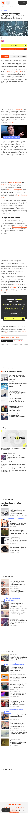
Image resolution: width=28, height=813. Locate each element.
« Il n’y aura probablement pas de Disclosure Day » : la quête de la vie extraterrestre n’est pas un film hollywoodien (18, 733)
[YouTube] (5, 807)
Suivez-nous (5, 56)
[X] (9, 807)
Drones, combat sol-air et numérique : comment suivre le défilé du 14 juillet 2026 (18, 657)
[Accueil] (3, 3)
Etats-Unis (15, 344)
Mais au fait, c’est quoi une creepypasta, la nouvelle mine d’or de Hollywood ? (18, 742)
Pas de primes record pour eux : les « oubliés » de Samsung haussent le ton (17, 725)
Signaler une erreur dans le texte (10, 337)
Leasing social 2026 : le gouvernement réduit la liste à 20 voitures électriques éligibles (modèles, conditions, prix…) (18, 686)
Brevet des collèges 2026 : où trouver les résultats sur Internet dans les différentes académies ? (18, 716)
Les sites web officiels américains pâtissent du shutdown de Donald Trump (16, 400)
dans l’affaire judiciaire (15, 182)
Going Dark (11, 122)
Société (5, 10)
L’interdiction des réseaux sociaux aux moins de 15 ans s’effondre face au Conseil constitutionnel (18, 523)
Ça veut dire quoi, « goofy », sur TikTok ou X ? (13, 468)
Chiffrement (5, 344)
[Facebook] (14, 807)
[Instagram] (12, 807)
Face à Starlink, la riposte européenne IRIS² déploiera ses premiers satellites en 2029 (18, 583)
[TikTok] (7, 807)
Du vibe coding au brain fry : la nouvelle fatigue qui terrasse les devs (16, 457)
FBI (21, 344)
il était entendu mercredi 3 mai (14, 71)
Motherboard (19, 109)
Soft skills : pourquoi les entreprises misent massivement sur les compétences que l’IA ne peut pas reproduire (18, 605)
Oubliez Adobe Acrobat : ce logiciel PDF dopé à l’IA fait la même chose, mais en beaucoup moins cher (18, 377)
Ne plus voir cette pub (7, 368)
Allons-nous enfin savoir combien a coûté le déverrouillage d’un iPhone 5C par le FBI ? (17, 416)
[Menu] (8, 3)
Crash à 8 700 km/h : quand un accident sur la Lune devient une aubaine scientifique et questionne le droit (18, 613)
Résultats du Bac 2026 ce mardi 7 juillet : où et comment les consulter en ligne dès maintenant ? (18, 703)
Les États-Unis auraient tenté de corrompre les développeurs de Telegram (18, 385)
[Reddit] (16, 807)
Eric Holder (16, 284)
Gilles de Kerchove (6, 291)
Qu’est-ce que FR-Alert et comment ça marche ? (14, 462)
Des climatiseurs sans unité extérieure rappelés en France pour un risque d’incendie (18, 677)
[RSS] (19, 807)
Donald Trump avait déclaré (14, 189)
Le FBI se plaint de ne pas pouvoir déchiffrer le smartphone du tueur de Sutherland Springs (16, 408)
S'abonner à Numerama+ (13, 319)
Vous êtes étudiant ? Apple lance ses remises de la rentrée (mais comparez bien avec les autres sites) (18, 532)
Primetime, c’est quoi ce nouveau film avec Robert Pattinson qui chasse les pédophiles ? (17, 591)
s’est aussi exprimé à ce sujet (19, 227)
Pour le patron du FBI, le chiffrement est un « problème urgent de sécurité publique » (17, 392)
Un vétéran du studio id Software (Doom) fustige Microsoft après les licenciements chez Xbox (17, 669)
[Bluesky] (21, 807)
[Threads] (23, 807)
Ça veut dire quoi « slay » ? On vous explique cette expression (13, 470)
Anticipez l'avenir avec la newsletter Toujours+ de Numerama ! (13, 449)
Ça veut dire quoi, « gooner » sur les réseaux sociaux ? (13, 464)
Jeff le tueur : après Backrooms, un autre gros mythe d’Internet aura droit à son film (18, 540)
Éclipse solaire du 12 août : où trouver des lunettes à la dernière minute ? (18, 549)
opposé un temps (5, 184)
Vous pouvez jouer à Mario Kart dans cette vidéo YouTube (18, 693)
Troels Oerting (13, 288)
